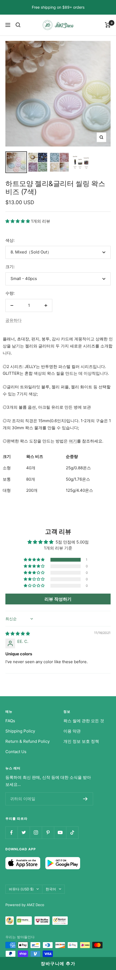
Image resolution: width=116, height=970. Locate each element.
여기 (73, 441)
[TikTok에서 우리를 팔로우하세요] (72, 832)
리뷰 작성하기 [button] (58, 599)
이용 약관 (72, 731)
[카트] (108, 25)
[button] (18, 221)
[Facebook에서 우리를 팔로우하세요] (11, 832)
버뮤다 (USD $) (21, 889)
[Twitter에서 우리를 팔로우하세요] (24, 832)
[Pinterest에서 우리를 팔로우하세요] (48, 832)
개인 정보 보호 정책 (81, 741)
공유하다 (13, 320)
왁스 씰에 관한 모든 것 (83, 720)
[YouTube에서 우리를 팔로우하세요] (60, 832)
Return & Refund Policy (27, 741)
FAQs (10, 720)
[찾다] (18, 24)
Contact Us (15, 751)
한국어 (51, 889)
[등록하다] (85, 799)
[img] (17, 633)
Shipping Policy (20, 731)
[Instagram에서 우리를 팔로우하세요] (36, 832)
